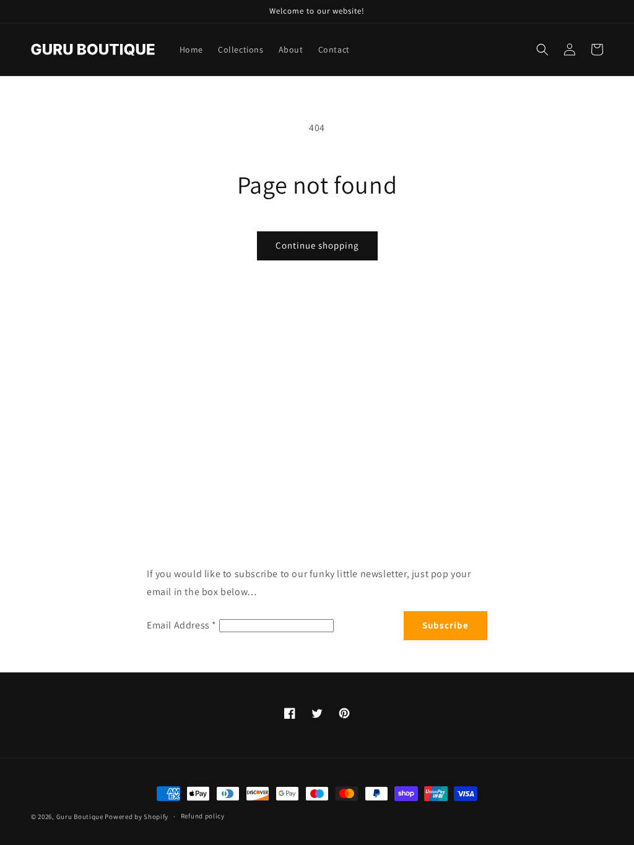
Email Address (182, 625)
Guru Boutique (79, 816)
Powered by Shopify (136, 816)
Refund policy (203, 816)
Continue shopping (317, 245)
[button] (542, 49)
